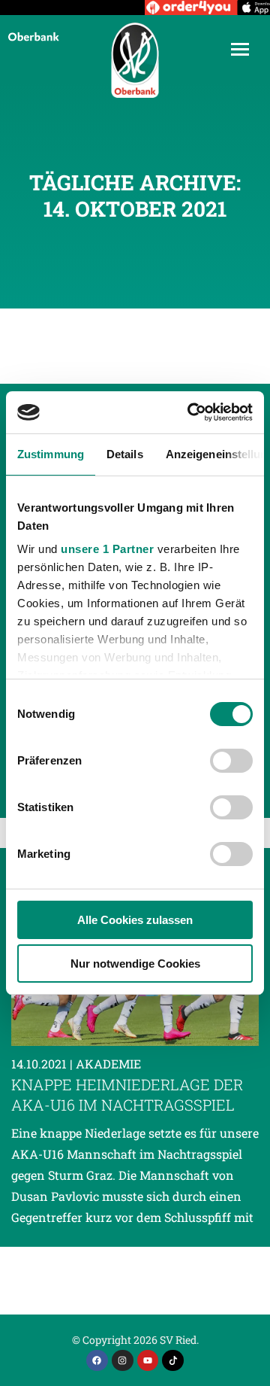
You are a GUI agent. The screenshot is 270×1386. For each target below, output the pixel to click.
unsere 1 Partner (107, 549)
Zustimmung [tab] (50, 454)
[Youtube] (148, 1361)
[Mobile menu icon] (240, 49)
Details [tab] (124, 454)
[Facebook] (97, 1361)
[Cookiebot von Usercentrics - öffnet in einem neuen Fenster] (190, 412)
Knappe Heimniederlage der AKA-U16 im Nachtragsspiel (127, 1094)
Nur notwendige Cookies (135, 963)
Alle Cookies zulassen (135, 919)
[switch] (231, 761)
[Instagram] (123, 1361)
